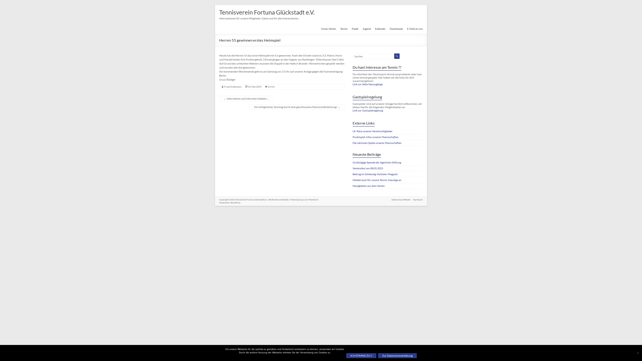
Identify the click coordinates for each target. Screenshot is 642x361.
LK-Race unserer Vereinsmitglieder (373, 131)
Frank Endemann (233, 86)
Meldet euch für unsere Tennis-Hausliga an (377, 180)
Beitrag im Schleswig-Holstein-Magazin (375, 174)
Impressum (418, 199)
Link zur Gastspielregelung (368, 110)
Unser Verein (328, 28)
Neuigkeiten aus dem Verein (369, 185)
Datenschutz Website (401, 199)
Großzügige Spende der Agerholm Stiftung (377, 162)
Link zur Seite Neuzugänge (368, 84)
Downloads (396, 28)
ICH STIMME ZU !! (361, 355)
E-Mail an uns (415, 28)
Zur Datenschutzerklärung (397, 355)
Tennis (344, 28)
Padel (355, 28)
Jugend (366, 28)
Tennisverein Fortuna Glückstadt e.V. (267, 12)
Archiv (271, 86)
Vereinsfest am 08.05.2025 (368, 168)
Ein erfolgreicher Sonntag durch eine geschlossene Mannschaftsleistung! (297, 106)
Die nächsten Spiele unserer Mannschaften (377, 142)
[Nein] (637, 353)
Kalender (380, 28)
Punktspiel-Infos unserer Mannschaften (375, 137)
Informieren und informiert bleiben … (246, 98)
